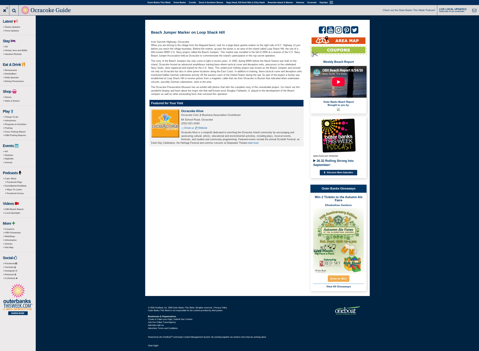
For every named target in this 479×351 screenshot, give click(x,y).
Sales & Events (12, 101)
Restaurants (11, 70)
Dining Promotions (14, 81)
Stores (8, 97)
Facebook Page (14, 182)
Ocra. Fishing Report (15, 132)
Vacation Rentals (13, 54)
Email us (189, 127)
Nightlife (9, 159)
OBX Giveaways (13, 232)
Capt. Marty (10, 178)
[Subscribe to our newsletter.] (18, 300)
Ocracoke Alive (192, 111)
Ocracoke (312, 2)
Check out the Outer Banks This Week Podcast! (409, 10)
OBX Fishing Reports (15, 135)
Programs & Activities (15, 124)
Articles (9, 244)
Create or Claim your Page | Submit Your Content (170, 319)
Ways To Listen (14, 189)
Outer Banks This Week (158, 2)
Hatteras (300, 2)
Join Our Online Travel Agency (162, 322)
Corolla (192, 2)
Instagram (10, 271)
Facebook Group (15, 193)
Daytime (9, 155)
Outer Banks (179, 2)
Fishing (9, 128)
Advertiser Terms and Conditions (163, 328)
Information (11, 240)
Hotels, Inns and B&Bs (16, 50)
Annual (8, 162)
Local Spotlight (12, 213)
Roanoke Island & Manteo (280, 2)
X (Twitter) (10, 278)
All (6, 46)
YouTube (9, 267)
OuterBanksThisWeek (15, 186)
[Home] (46, 9)
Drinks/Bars (10, 74)
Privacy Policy (220, 307)
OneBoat (167, 337)
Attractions (10, 120)
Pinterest (9, 274)
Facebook (10, 263)
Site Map (9, 247)
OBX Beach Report (14, 209)
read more (253, 142)
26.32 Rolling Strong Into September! (333, 163)
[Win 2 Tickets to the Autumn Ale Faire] (338, 239)
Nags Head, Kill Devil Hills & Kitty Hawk (245, 2)
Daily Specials (12, 77)
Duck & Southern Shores (211, 2)
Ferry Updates (12, 31)
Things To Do (11, 117)
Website (202, 127)
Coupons (9, 229)
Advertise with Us (156, 325)
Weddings (10, 236)
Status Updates (12, 27)
